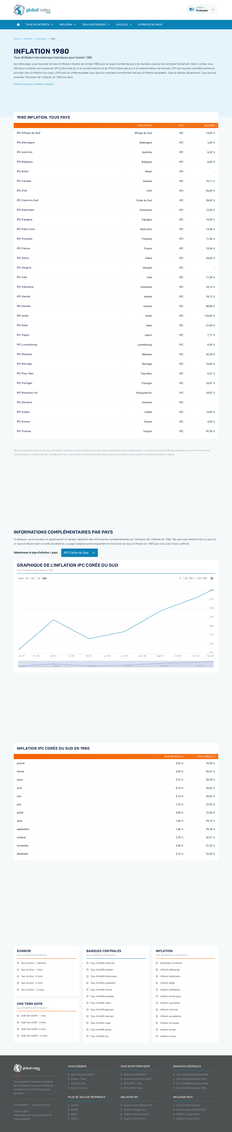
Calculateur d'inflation (171, 963)
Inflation (66, 24)
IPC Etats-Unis (26, 229)
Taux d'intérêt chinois (101, 989)
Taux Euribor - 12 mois (32, 989)
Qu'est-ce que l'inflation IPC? (138, 1105)
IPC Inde (22, 277)
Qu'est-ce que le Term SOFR (137, 1079)
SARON (74, 1105)
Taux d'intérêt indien (100, 1003)
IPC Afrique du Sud (28, 132)
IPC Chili (22, 190)
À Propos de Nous (150, 24)
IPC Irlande (23, 296)
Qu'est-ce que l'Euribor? (83, 1074)
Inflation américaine (170, 976)
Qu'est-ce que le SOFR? (135, 1074)
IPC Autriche (24, 152)
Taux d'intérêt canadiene (102, 983)
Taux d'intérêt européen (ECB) (191, 1088)
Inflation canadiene (170, 1003)
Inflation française (169, 1023)
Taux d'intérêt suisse (100, 1029)
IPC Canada (24, 180)
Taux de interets (38, 24)
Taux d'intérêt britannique (103, 976)
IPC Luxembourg (27, 344)
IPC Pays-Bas (25, 373)
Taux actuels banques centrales (192, 1074)
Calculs (122, 24)
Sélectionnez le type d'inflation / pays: (36, 552)
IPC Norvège (24, 363)
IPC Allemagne (26, 142)
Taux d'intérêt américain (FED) (191, 1079)
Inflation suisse (167, 1029)
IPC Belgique (25, 161)
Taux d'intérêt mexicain (102, 1016)
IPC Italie (22, 325)
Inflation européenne (170, 1016)
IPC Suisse (23, 421)
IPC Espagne (25, 219)
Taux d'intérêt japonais (101, 1009)
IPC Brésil (23, 171)
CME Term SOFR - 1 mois (33, 1015)
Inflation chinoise (169, 1009)
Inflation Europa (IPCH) (188, 1114)
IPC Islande (24, 306)
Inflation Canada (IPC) (135, 1109)
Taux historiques (94, 24)
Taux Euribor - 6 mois (31, 983)
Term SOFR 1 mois (133, 1083)
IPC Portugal (24, 383)
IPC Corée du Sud (27, 200)
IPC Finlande (24, 238)
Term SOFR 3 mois (133, 1088)
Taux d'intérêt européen (102, 996)
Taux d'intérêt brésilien (101, 969)
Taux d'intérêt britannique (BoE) (192, 1083)
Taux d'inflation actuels (188, 1105)
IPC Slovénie (24, 402)
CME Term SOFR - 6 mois (33, 1029)
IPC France (23, 248)
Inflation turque (168, 1036)
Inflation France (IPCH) (188, 1118)
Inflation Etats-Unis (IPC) (136, 1114)
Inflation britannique (170, 996)
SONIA (74, 1114)
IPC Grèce (23, 257)
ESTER (74, 1109)
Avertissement (21, 1105)
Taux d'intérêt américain (102, 963)
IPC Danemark (25, 209)
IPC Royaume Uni (27, 392)
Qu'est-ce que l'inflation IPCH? (191, 1109)
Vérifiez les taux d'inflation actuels (34, 84)
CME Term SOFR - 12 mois (34, 1036)
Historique (41, 39)
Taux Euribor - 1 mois (31, 969)
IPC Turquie (24, 431)
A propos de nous (41, 1105)
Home (17, 39)
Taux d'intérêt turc (99, 1036)
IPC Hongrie (24, 267)
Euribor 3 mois (78, 1083)
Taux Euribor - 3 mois (31, 976)
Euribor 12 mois (79, 1088)
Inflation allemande (170, 969)
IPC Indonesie (25, 286)
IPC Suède (23, 411)
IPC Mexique (24, 354)
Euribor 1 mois (78, 1079)
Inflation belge (167, 983)
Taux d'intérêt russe (100, 1023)
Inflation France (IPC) (135, 1118)
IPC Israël (22, 315)
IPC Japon (23, 334)
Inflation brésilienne (170, 989)
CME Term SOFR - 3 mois (33, 1022)
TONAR (74, 1118)
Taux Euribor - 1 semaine (33, 963)
